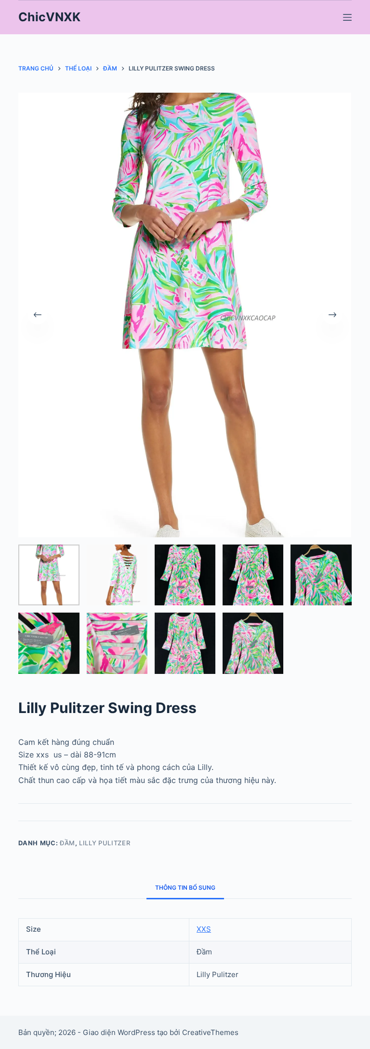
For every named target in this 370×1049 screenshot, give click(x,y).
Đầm (67, 843)
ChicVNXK (49, 17)
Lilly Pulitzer (104, 843)
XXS (204, 929)
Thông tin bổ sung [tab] (185, 887)
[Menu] (347, 17)
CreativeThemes (210, 1032)
